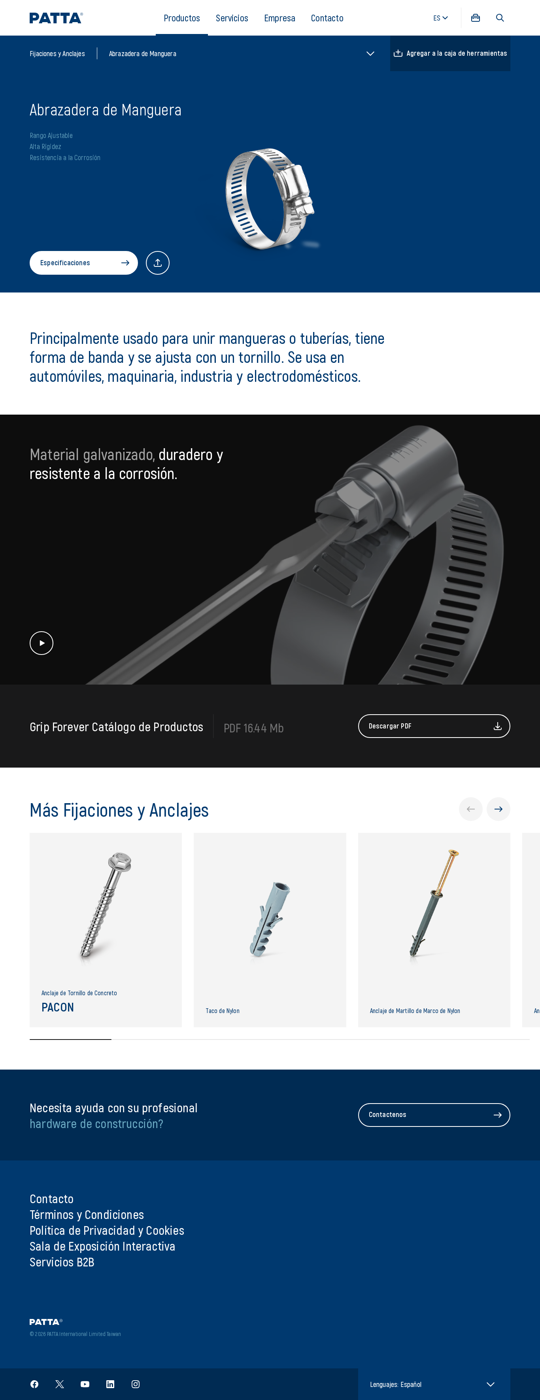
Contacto (327, 17)
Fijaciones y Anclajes (57, 53)
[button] (500, 18)
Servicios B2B (62, 1261)
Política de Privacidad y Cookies (107, 1229)
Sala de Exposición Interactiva (103, 1245)
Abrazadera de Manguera (142, 53)
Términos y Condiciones (87, 1213)
